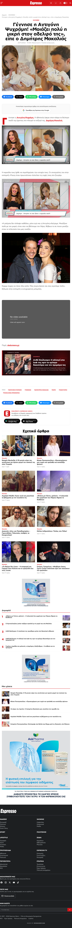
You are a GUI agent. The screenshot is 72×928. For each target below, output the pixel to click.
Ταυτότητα (40, 864)
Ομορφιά (3, 840)
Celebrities (40, 822)
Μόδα (2, 846)
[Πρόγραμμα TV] (56, 3)
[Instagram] (5, 882)
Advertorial (3, 864)
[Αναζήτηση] (70, 3)
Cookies (30, 918)
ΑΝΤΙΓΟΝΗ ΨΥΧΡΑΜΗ (15, 390)
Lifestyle (4, 837)
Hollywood (40, 824)
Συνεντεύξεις (41, 855)
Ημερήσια (40, 840)
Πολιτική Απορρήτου (20, 918)
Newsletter (3, 866)
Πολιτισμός (41, 832)
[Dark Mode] (65, 3)
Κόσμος (2, 826)
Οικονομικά (4, 855)
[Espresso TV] (60, 3)
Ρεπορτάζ (3, 822)
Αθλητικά (3, 853)
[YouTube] (13, 882)
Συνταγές (3, 844)
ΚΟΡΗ (54, 390)
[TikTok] (18, 882)
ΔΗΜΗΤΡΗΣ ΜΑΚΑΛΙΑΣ (42, 390)
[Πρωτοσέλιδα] (51, 3)
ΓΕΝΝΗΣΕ (28, 390)
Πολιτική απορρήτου (43, 870)
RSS (1, 868)
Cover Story (4, 828)
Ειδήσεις (3, 819)
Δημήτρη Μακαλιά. (54, 120)
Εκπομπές (40, 853)
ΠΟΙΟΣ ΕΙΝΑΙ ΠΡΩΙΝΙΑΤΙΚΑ (12, 393)
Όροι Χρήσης (41, 868)
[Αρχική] (8, 811)
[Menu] (1, 3)
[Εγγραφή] (69, 909)
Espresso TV (42, 850)
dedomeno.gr (13, 345)
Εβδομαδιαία (41, 842)
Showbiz (40, 819)
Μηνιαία (39, 844)
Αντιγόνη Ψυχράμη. (25, 117)
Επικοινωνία (41, 866)
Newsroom (36, 43)
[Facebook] (1, 882)
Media (39, 826)
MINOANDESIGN (39, 923)
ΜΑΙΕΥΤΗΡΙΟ (63, 390)
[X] (9, 882)
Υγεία (2, 842)
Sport (2, 832)
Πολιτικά (3, 857)
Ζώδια (39, 837)
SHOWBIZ (36, 20)
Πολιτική (3, 824)
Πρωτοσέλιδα (5, 850)
